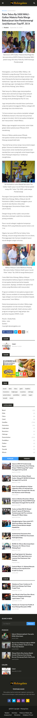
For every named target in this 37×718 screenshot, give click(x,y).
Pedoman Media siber (26, 713)
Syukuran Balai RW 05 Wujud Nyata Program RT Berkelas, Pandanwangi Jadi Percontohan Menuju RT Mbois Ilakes (22, 512)
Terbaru (27, 458)
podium (24, 395)
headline (27, 388)
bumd (4, 388)
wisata (11, 398)
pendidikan (16, 395)
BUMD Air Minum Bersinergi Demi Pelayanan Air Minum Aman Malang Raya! (23, 546)
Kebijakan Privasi (28, 715)
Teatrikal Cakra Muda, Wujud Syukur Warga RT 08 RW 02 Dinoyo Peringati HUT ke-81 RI (23, 478)
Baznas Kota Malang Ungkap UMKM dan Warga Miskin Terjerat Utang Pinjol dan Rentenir (23, 644)
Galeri (14, 344)
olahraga (30, 392)
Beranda (4, 10)
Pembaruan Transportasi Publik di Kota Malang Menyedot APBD (23, 606)
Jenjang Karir (8, 715)
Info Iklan (14, 713)
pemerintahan (12, 10)
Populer (10, 458)
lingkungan (15, 392)
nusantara (23, 392)
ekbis (10, 388)
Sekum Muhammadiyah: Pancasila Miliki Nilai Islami (23, 635)
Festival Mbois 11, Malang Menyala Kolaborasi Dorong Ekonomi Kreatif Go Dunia (23, 568)
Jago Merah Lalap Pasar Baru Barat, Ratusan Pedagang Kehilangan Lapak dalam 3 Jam (23, 596)
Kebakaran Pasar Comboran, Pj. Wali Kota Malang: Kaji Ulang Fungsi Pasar (22, 586)
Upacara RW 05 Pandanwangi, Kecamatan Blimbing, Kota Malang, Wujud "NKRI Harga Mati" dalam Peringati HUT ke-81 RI (23, 467)
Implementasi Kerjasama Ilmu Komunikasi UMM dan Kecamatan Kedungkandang (23, 535)
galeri (21, 388)
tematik (5, 398)
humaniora (6, 392)
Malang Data (24, 709)
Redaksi (7, 713)
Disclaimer (17, 715)
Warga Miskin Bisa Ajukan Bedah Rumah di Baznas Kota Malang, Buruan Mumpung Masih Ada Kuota (23, 655)
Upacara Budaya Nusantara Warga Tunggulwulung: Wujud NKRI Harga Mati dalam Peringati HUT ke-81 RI (23, 501)
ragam (30, 395)
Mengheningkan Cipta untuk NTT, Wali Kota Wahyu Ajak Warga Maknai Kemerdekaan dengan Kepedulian (22, 524)
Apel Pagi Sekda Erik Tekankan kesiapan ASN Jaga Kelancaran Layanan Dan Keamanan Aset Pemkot (22, 557)
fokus (15, 388)
